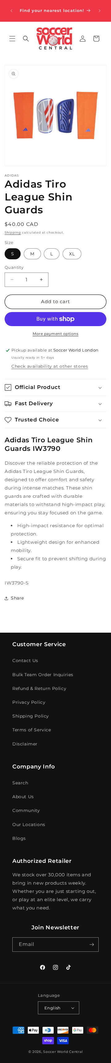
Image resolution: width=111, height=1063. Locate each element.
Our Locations (28, 824)
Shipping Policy (30, 716)
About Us (23, 796)
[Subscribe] (91, 944)
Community (26, 810)
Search (20, 783)
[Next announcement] (99, 10)
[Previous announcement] (11, 10)
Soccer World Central (63, 1052)
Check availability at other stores (49, 366)
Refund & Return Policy (39, 688)
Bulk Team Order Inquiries (42, 674)
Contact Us (25, 660)
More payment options (55, 333)
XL (72, 254)
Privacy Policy (28, 702)
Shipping (13, 232)
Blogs (19, 838)
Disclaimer (25, 744)
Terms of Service (31, 730)
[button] (12, 38)
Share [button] (17, 598)
